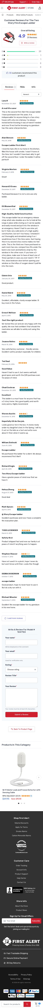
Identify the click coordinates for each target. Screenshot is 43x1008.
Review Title (11, 676)
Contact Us (21, 882)
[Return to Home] (3, 15)
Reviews (9, 87)
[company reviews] (21, 890)
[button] (4, 777)
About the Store (21, 906)
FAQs (22, 87)
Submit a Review (21, 714)
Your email (10, 651)
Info (33, 87)
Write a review (29, 43)
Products (10, 15)
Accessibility (13, 975)
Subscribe (36, 921)
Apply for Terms (21, 827)
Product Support (21, 874)
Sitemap (26, 979)
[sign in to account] (40, 8)
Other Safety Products (24, 15)
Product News (21, 910)
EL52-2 (38, 15)
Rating (8, 665)
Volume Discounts (21, 823)
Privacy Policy (26, 975)
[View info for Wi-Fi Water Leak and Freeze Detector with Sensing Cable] (21, 769)
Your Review (11, 686)
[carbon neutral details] (21, 846)
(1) (31, 796)
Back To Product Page (23, 729)
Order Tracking (21, 866)
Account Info (21, 870)
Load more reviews (15, 618)
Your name (10, 638)
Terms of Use (15, 979)
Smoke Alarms (21, 831)
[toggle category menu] (2, 8)
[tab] (9, 87)
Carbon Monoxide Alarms (21, 836)
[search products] (27, 1004)
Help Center (21, 878)
